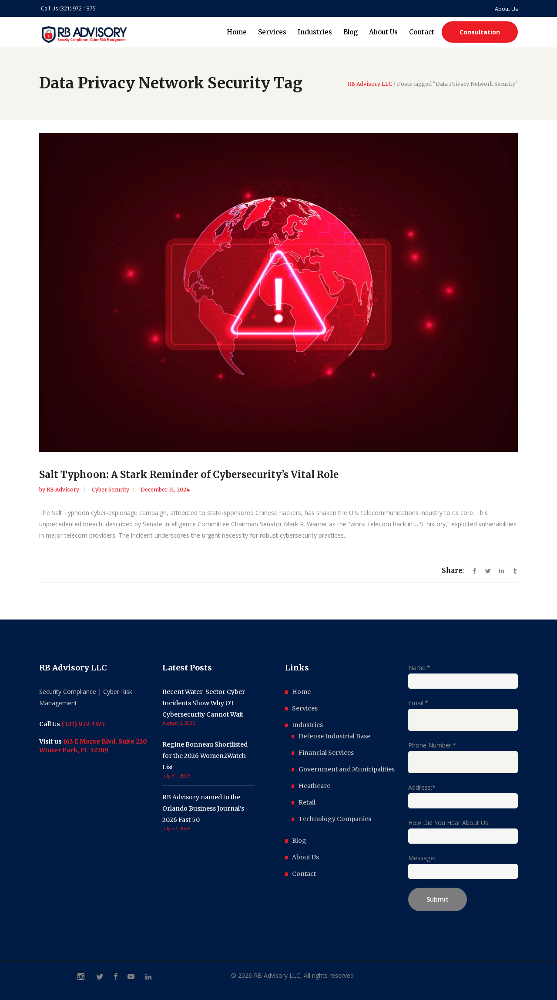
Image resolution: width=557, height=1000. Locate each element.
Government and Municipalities (347, 769)
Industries (307, 725)
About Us (305, 857)
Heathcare (314, 786)
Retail (307, 802)
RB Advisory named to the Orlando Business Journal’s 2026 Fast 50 (203, 808)
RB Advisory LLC (370, 84)
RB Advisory (64, 489)
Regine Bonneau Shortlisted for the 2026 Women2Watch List (205, 756)
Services (305, 708)
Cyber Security (110, 489)
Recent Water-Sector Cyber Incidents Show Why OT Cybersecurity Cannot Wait (203, 703)
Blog (299, 841)
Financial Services (326, 753)
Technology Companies (335, 819)
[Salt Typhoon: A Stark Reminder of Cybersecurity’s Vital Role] (278, 292)
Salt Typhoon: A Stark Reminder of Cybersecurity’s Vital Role (189, 474)
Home (301, 692)
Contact (304, 874)
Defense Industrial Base (334, 736)
